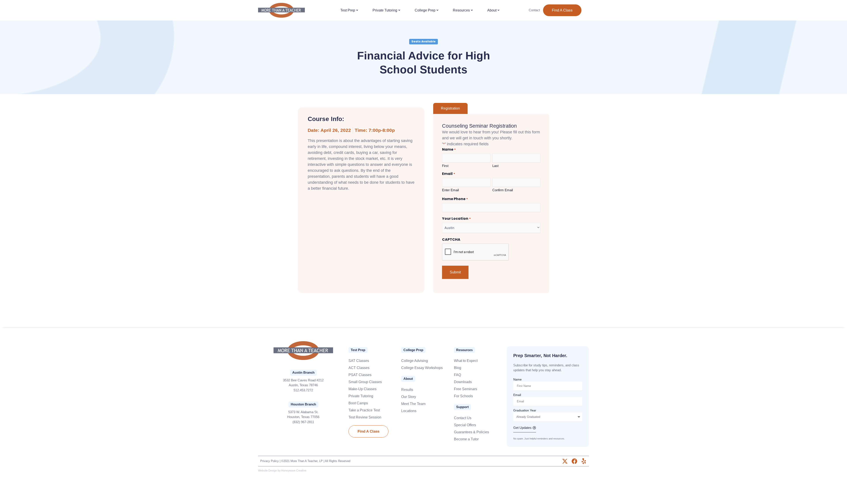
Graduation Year (524, 410)
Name (517, 379)
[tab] (450, 108)
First (445, 166)
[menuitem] (349, 10)
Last (495, 166)
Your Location (456, 218)
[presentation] (475, 252)
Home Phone (455, 199)
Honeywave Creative (293, 470)
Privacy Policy (269, 461)
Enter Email (450, 190)
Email (517, 395)
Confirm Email (502, 190)
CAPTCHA (451, 239)
